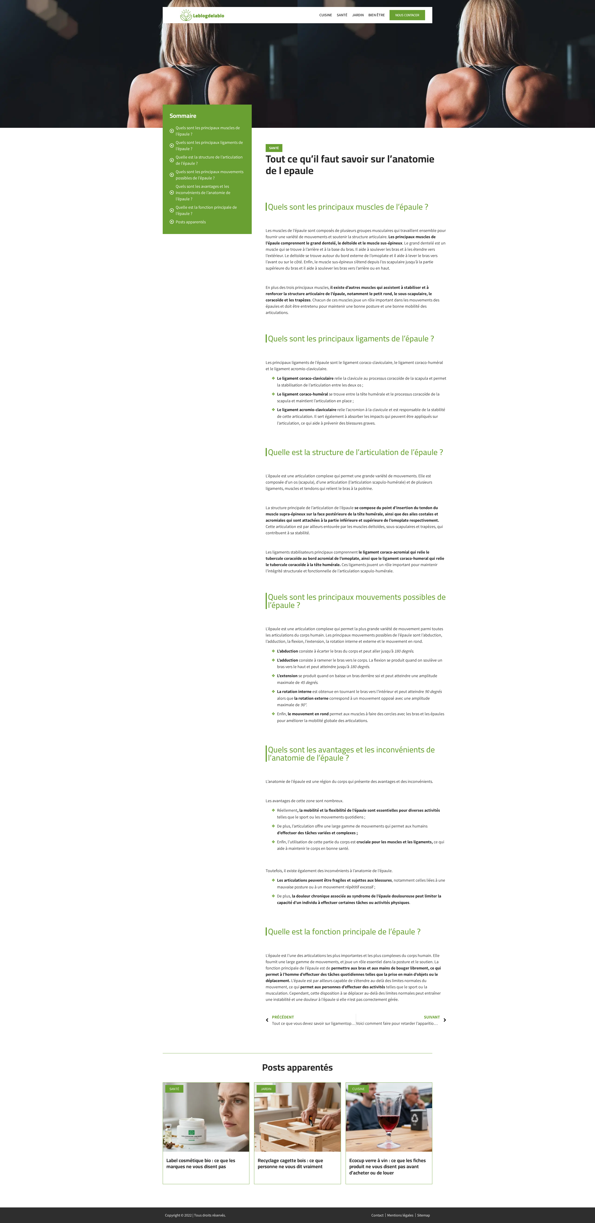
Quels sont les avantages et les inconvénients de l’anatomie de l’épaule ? (203, 192)
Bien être (376, 15)
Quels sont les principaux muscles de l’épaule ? (208, 131)
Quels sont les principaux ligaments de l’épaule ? (209, 145)
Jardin (358, 15)
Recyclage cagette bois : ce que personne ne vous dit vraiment (290, 1163)
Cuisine (325, 15)
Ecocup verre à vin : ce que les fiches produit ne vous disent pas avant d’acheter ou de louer (387, 1166)
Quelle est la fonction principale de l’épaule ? (206, 210)
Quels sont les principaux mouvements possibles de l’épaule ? (209, 175)
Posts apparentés (191, 221)
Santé (342, 15)
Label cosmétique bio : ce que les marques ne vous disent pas (200, 1163)
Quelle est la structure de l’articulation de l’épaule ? (209, 160)
